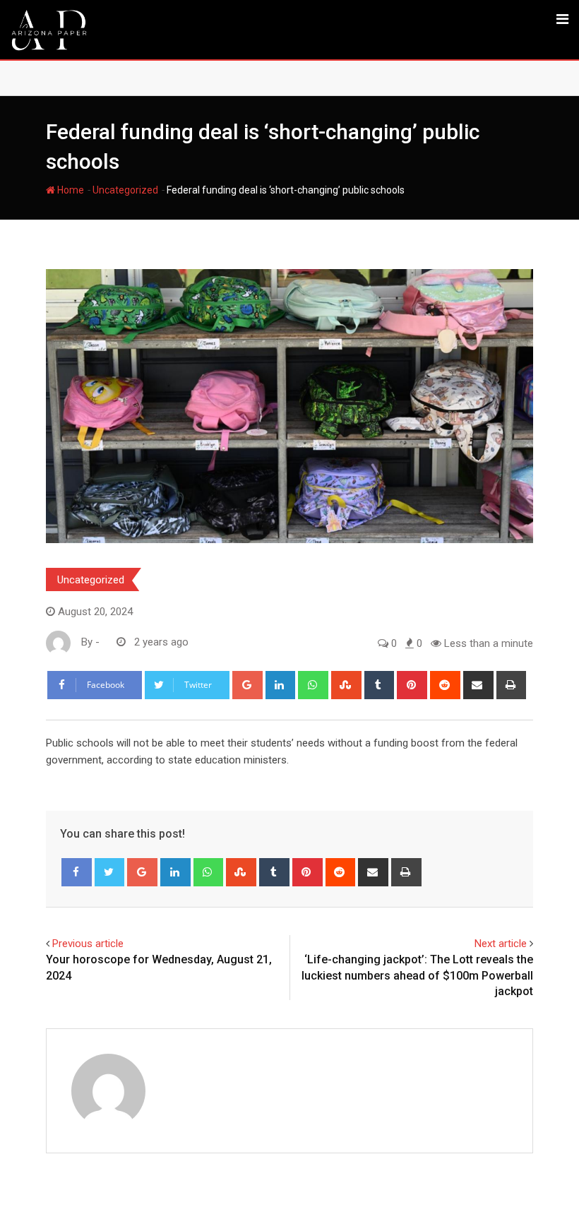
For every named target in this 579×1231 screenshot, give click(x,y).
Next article (500, 943)
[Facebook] (76, 872)
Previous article (88, 943)
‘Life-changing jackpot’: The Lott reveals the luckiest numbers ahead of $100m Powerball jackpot (417, 975)
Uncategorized (125, 190)
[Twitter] (110, 872)
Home (69, 190)
